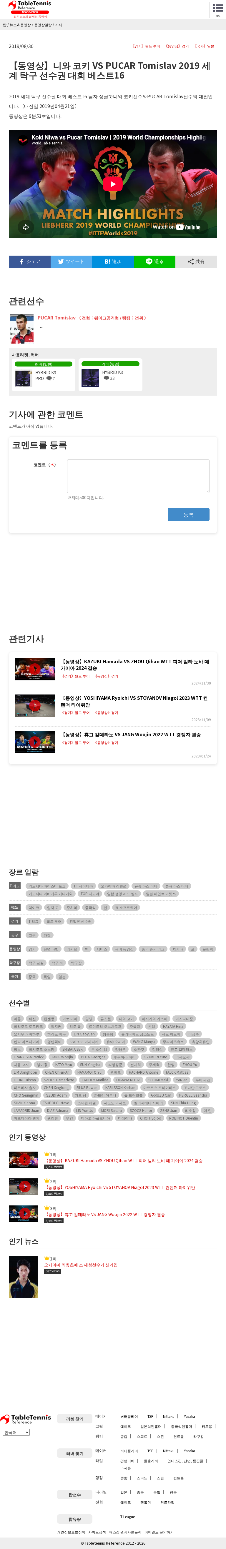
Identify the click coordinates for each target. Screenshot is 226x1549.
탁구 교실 (36, 962)
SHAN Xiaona (24, 1102)
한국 (173, 1492)
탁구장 (76, 962)
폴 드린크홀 (133, 1094)
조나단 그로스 (195, 1087)
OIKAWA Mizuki (128, 1079)
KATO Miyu (63, 1064)
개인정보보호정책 (71, 1531)
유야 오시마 (116, 1041)
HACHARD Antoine (143, 1072)
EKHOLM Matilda (95, 1079)
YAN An (181, 1079)
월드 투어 (54, 921)
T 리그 (34, 921)
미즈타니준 (184, 1018)
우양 (69, 1117)
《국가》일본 (203, 46)
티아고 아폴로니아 (95, 1117)
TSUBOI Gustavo (56, 1102)
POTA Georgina (93, 1056)
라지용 (125, 1467)
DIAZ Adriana (57, 1110)
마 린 (208, 1110)
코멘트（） (46, 464)
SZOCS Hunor (141, 1110)
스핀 (160, 1436)
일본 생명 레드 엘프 (122, 893)
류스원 (105, 1018)
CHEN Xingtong (56, 1087)
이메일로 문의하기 (159, 1531)
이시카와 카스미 (154, 1018)
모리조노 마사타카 (84, 1041)
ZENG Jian (168, 1110)
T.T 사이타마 (83, 885)
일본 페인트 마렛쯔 (161, 893)
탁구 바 (57, 962)
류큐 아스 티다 (176, 885)
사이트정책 (97, 1531)
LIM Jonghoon (25, 1072)
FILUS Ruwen (87, 1087)
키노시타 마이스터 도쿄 (47, 885)
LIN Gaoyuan (84, 1033)
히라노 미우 (56, 1033)
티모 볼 (75, 1026)
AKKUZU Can (161, 1094)
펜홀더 (145, 1502)
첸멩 (151, 1026)
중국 (32, 976)
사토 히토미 (171, 1033)
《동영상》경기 (176, 46)
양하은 (120, 1049)
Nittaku (169, 1416)
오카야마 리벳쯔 (114, 885)
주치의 (72, 907)
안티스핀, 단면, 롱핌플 (185, 1460)
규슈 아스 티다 (145, 885)
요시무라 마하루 (26, 1033)
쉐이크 (34, 907)
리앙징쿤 (115, 1064)
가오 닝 (80, 1094)
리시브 (72, 948)
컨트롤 (178, 1436)
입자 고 (53, 907)
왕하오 (115, 1072)
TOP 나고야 (90, 893)
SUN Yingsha (90, 1064)
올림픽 (207, 948)
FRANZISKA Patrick (29, 1056)
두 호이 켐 (99, 1049)
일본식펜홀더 (151, 1426)
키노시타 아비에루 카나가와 (51, 893)
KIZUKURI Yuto (155, 1056)
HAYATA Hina (173, 1026)
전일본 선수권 (80, 921)
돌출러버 (151, 1460)
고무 (32, 934)
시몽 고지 (21, 1064)
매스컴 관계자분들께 (125, 1531)
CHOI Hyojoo (150, 1117)
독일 (47, 976)
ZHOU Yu (189, 1064)
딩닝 (88, 1018)
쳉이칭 (42, 1064)
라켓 (47, 934)
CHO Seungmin (26, 1094)
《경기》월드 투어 (145, 46)
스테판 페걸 (86, 1102)
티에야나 (125, 1117)
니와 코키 (126, 1018)
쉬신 (32, 1018)
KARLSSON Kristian (120, 1087)
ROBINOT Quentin (183, 1117)
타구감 (198, 1436)
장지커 (56, 1026)
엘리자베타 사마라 (148, 1102)
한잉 (171, 1064)
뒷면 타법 (51, 948)
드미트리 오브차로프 (105, 1026)
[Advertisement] (61, 580)
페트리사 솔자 (25, 1087)
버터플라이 (129, 1416)
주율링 (134, 1026)
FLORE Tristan (25, 1079)
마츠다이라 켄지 (26, 1117)
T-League (127, 1516)
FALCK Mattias (177, 1072)
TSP (150, 1416)
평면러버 (127, 1460)
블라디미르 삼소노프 (137, 1033)
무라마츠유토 (173, 1041)
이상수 (193, 1033)
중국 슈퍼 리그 (153, 948)
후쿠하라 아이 (125, 1056)
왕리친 (52, 1117)
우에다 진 (202, 1079)
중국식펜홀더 (181, 1426)
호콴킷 (139, 1049)
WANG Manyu (144, 1041)
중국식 (90, 907)
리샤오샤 (182, 1056)
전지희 (135, 1064)
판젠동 (49, 1018)
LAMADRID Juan (26, 1110)
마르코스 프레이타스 (159, 1087)
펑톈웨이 (54, 1041)
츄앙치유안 (201, 1041)
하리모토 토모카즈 (28, 1026)
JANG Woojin (62, 1056)
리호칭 (190, 1110)
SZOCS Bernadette (59, 1079)
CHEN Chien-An (57, 1072)
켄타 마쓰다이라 (26, 1041)
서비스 (102, 948)
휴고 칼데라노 (182, 1049)
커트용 (207, 1426)
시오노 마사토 (115, 1102)
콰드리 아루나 (105, 1094)
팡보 (17, 1049)
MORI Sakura (111, 1110)
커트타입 (167, 1502)
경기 (32, 948)
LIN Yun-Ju (84, 1110)
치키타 (177, 948)
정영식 (157, 1049)
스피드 (142, 1436)
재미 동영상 (124, 948)
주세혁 (154, 1064)
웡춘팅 (108, 1033)
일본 (62, 976)
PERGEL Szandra (193, 1094)
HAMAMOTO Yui (89, 1072)
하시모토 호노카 (41, 1049)
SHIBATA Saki (72, 1049)
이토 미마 (69, 1018)
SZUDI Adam (56, 1094)
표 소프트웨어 (126, 907)
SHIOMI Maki (158, 1079)
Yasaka (189, 1416)
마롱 (17, 1018)
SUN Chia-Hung (183, 1102)
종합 (123, 1436)
